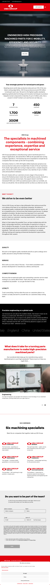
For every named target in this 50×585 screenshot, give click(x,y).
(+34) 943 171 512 (6, 1)
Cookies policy (19, 583)
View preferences (25, 580)
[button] (42, 405)
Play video (25, 53)
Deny (25, 577)
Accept (25, 573)
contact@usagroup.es (16, 1)
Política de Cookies (4, 567)
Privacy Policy (25, 583)
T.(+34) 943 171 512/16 (16, 560)
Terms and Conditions (23, 540)
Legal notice (30, 583)
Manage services (5, 570)
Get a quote (38, 7)
